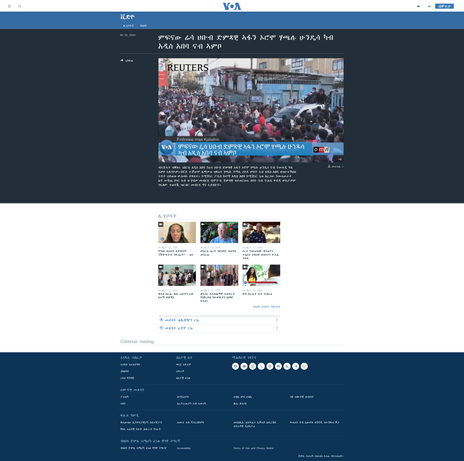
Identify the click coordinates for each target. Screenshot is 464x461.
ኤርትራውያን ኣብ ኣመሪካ (191, 403)
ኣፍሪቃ (180, 371)
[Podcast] (269, 366)
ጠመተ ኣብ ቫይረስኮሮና (190, 422)
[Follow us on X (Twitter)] (261, 366)
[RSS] (286, 366)
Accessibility (184, 448)
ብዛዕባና (124, 371)
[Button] (127, 61)
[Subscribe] (278, 366)
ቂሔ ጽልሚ (240, 403)
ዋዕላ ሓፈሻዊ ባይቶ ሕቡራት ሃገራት (140, 429)
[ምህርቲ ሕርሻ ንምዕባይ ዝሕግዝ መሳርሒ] (219, 232)
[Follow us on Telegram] (295, 366)
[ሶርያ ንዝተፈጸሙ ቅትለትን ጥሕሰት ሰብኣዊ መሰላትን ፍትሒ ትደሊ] (261, 232)
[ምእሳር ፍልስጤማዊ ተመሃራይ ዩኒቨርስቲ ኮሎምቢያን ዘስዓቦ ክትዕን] (219, 275)
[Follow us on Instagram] (252, 366)
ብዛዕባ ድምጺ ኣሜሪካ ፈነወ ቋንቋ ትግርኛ (143, 448)
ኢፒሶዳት (128, 25)
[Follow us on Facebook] (235, 366)
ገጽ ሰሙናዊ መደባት (302, 397)
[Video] (418, 6)
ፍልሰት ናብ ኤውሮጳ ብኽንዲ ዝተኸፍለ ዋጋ (314, 422)
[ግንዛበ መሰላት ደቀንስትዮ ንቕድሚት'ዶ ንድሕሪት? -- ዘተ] (177, 232)
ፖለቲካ (124, 397)
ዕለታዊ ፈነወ (183, 378)
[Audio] (429, 6)
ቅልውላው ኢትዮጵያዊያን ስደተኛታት (141, 422)
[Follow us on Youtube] (244, 366)
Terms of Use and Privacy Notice (253, 448)
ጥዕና (123, 403)
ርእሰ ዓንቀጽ (127, 378)
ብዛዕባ (143, 25)
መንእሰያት (183, 397)
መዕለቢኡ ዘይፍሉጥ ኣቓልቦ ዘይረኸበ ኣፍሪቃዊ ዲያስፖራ (254, 424)
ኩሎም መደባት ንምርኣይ (266, 306)
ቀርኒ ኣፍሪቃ (183, 364)
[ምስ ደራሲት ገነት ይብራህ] (261, 275)
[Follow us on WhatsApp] (304, 366)
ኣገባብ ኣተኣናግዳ (130, 364)
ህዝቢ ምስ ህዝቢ (242, 397)
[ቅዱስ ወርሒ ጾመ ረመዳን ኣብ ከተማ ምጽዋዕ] (177, 275)
